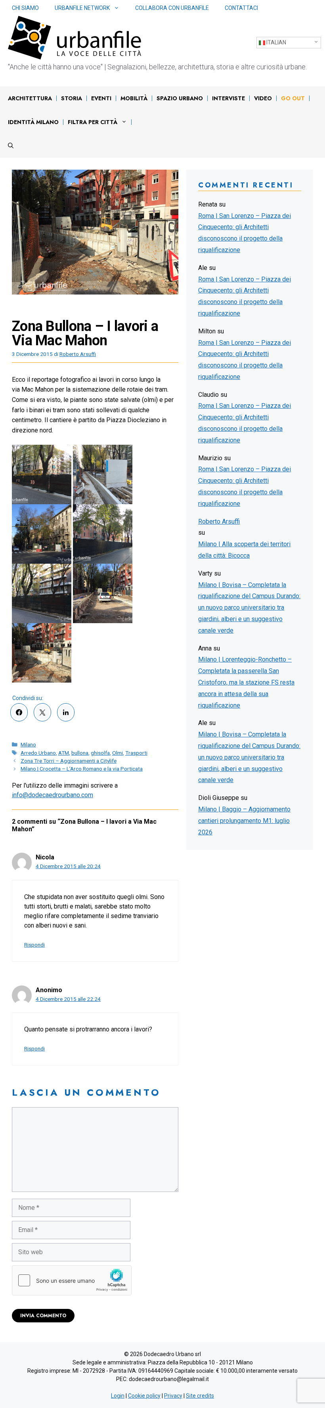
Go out (293, 98)
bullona (79, 753)
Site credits (200, 1396)
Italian (275, 42)
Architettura (30, 98)
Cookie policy (144, 1396)
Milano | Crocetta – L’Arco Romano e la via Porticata (82, 768)
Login (117, 1396)
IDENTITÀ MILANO (33, 122)
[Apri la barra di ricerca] (10, 146)
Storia (71, 98)
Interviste (228, 98)
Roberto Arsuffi (219, 521)
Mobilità (133, 98)
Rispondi (34, 944)
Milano (28, 744)
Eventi (101, 98)
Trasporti (136, 753)
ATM (63, 753)
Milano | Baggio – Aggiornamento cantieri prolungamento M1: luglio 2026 (244, 820)
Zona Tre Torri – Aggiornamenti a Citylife (69, 761)
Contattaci (241, 8)
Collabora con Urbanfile (172, 8)
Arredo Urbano (38, 753)
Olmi (117, 753)
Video (263, 98)
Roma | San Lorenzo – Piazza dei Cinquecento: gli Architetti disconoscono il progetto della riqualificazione (244, 233)
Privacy (173, 1396)
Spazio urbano (180, 98)
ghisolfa (100, 753)
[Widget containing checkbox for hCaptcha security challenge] (72, 1280)
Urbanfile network (82, 8)
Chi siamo (25, 8)
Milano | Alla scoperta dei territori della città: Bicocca (244, 549)
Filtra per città (92, 122)
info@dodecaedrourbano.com (52, 795)
